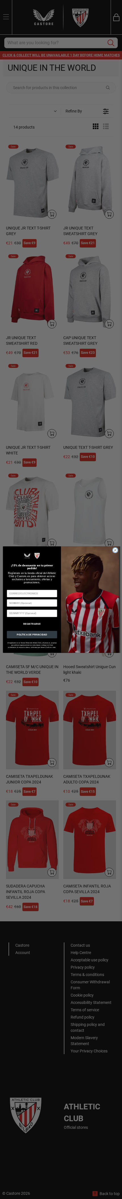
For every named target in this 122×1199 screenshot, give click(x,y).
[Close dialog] (115, 550)
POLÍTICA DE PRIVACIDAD (32, 634)
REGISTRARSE (32, 623)
